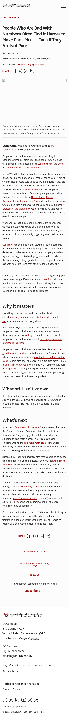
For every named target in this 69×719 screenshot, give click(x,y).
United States (38, 197)
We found (49, 279)
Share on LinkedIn (26, 71)
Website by (14, 706)
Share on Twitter (19, 71)
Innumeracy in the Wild (27, 427)
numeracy (14, 317)
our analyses (44, 163)
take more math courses (36, 442)
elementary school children (34, 486)
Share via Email (32, 71)
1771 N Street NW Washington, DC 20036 (17, 653)
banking (28, 335)
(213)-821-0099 (37, 64)
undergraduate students (25, 498)
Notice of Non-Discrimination (21, 684)
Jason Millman (22, 64)
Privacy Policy (11, 689)
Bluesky (36, 699)
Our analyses (30, 189)
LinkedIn (17, 699)
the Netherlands (21, 201)
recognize (10, 368)
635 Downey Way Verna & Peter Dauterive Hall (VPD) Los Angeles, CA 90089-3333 (24, 633)
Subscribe (31, 591)
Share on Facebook (13, 71)
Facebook (4, 699)
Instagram (29, 699)
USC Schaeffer (16, 6)
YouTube (23, 699)
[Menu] (64, 6)
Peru (36, 201)
